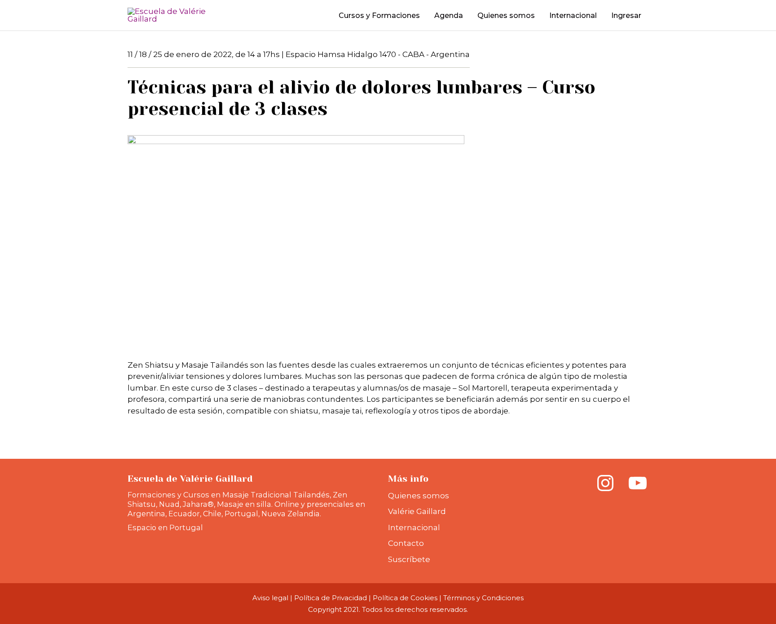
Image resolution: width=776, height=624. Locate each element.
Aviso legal (270, 597)
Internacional (414, 527)
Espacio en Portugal (165, 527)
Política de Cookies (405, 597)
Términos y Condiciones (483, 597)
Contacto (406, 543)
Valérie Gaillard (417, 511)
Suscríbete (409, 559)
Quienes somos (418, 495)
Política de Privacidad (330, 597)
